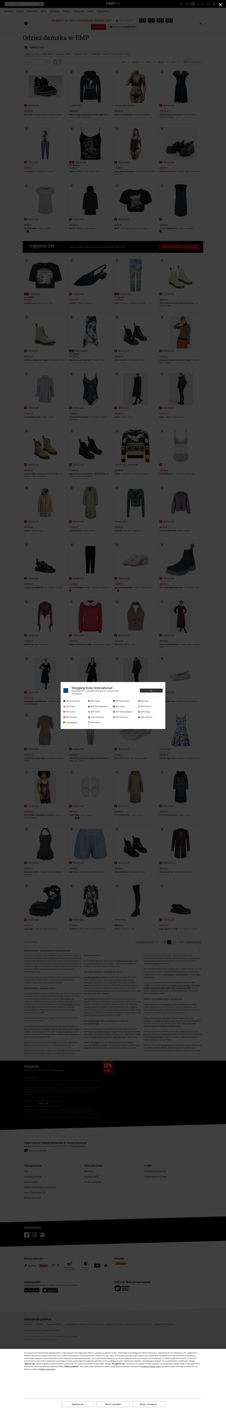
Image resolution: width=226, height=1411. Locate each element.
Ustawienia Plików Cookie (151, 1366)
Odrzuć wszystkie (113, 1404)
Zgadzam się (78, 1404)
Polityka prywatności (47, 1369)
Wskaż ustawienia (148, 1404)
